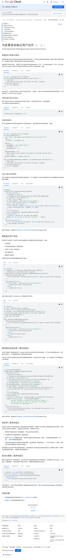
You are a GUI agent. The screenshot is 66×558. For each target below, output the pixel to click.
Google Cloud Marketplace (8, 533)
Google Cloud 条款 (27, 547)
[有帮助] (60, 20)
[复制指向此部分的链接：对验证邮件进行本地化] (19, 98)
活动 (51, 531)
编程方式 (9, 500)
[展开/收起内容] (9, 24)
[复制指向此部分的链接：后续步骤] (11, 493)
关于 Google (5, 547)
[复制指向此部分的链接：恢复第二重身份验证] (21, 423)
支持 (19, 531)
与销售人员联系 (6, 536)
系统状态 (20, 536)
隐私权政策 (12, 547)
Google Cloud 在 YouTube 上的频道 (56, 536)
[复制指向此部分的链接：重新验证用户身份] (19, 236)
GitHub (35, 528)
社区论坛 (20, 528)
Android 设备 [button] (29, 183)
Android (31, 497)
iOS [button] (22, 70)
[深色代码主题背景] (59, 74)
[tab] (6, 71)
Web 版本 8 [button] (6, 70)
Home (3, 19)
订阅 (18, 550)
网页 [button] (4, 262)
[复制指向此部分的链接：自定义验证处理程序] (18, 174)
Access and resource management (24, 19)
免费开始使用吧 (58, 7)
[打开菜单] (2, 2)
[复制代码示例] (62, 74)
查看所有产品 (5, 528)
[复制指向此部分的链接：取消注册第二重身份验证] (24, 456)
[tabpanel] (33, 81)
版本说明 (20, 533)
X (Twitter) (52, 533)
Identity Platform (11, 7)
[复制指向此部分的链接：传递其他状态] (13, 120)
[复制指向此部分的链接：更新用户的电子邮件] (21, 55)
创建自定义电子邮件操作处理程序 (27, 230)
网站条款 (19, 547)
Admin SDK (11, 437)
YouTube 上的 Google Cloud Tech (57, 540)
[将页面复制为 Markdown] (41, 45)
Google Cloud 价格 (6, 531)
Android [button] (28, 70)
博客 (51, 528)
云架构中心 (37, 536)
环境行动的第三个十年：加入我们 (41, 547)
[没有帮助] (63, 20)
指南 (45, 19)
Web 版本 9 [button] (15, 70)
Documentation (10, 19)
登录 (63, 2)
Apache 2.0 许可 (52, 516)
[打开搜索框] (44, 2)
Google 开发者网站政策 (13, 517)
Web (22, 497)
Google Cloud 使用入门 (39, 531)
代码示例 (36, 533)
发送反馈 (60, 24)
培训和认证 (37, 538)
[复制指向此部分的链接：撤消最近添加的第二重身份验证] (30, 348)
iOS (26, 497)
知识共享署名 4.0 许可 (27, 516)
